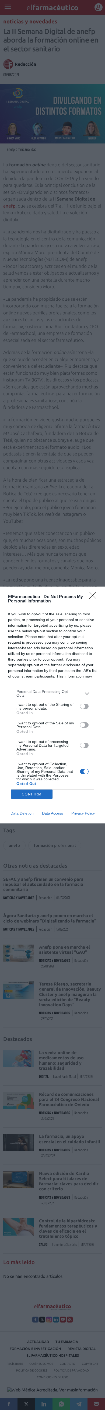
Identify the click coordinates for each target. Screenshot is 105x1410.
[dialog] (52, 705)
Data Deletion (22, 813)
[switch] (84, 706)
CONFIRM (32, 794)
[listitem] (52, 693)
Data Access (52, 813)
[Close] (94, 597)
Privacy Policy (83, 813)
